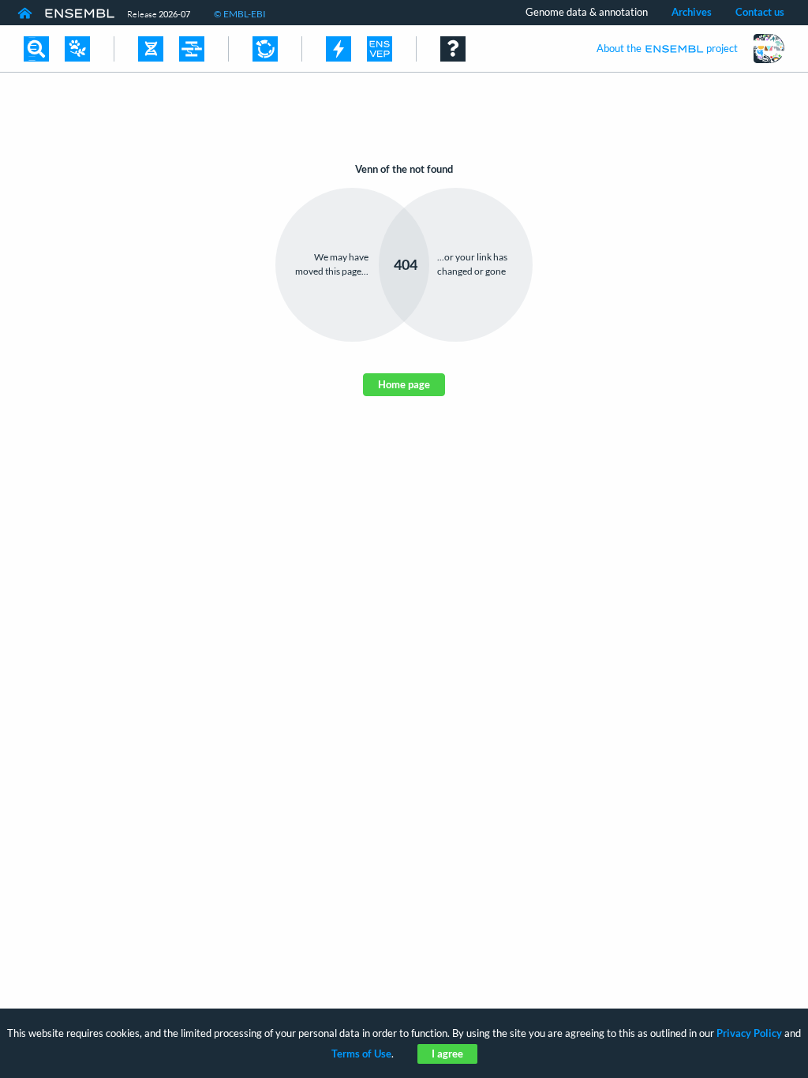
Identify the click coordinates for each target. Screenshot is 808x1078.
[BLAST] (338, 49)
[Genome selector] (77, 49)
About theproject (667, 48)
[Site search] (36, 49)
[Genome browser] (150, 49)
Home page (404, 384)
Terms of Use (361, 1053)
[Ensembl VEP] (379, 49)
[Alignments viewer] (191, 49)
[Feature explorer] (265, 49)
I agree (447, 1053)
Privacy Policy (749, 1033)
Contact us (759, 12)
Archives (691, 12)
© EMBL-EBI (240, 14)
